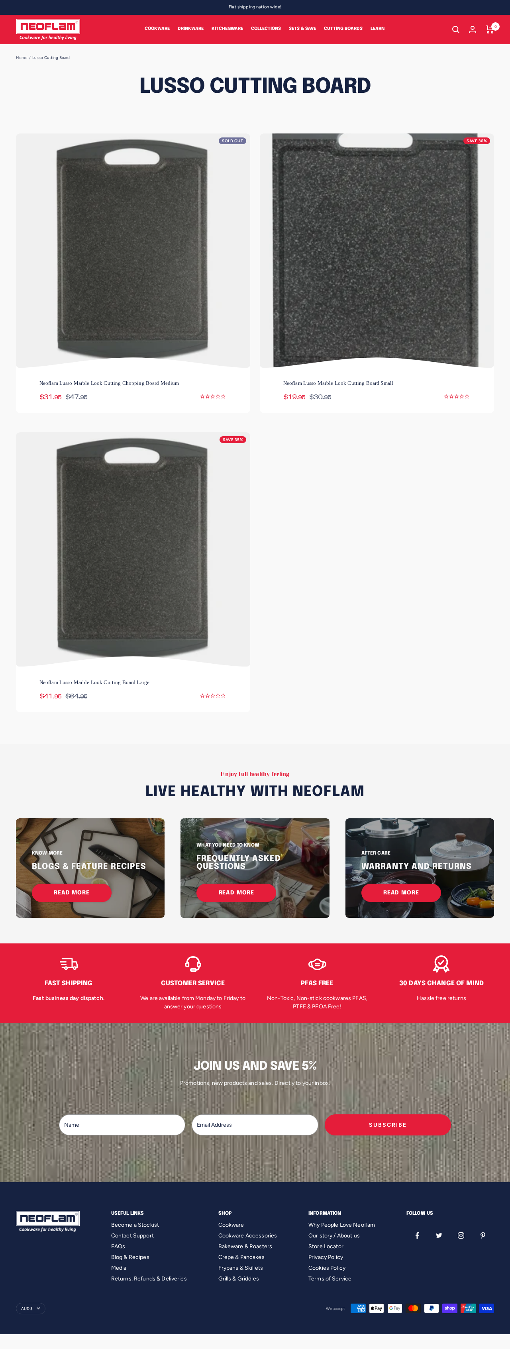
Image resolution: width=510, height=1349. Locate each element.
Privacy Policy (325, 1257)
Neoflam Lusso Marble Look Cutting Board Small (338, 383)
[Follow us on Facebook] (417, 1236)
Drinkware (191, 28)
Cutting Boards (343, 28)
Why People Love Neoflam (341, 1225)
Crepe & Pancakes (241, 1257)
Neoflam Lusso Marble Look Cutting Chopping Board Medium (109, 383)
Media (119, 1268)
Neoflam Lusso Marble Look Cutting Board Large (94, 682)
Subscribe (388, 1125)
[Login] (472, 29)
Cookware (157, 28)
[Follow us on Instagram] (461, 1236)
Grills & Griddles (238, 1278)
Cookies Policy (326, 1268)
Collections (266, 28)
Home (21, 57)
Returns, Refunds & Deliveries (149, 1278)
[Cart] (490, 29)
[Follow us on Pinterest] (483, 1236)
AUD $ (27, 1308)
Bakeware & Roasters (245, 1246)
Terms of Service (329, 1278)
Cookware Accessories (247, 1235)
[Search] (455, 29)
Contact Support (132, 1235)
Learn (377, 28)
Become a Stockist (135, 1225)
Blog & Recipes (130, 1257)
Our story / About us (334, 1235)
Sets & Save (302, 28)
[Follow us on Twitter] (439, 1236)
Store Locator (325, 1246)
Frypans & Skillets (240, 1268)
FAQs (118, 1246)
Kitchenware (227, 28)
